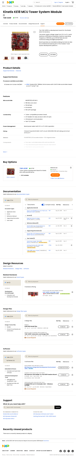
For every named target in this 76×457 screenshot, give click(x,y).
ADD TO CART (55, 175)
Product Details (13, 23)
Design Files (18, 268)
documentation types (23, 194)
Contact (32, 450)
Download (62, 326)
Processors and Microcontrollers (16, 6)
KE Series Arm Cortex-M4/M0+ (43, 6)
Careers (12, 450)
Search (58, 407)
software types (21, 351)
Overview (5, 23)
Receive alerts (23, 18)
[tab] (34, 175)
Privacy (3, 454)
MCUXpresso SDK (8, 418)
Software (26, 268)
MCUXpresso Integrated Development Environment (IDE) (40, 367)
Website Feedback (30, 454)
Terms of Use (9, 454)
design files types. (22, 311)
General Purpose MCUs (31, 6)
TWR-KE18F (24, 168)
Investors (20, 450)
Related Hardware (8, 268)
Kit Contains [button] (25, 175)
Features (18, 71)
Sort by (58, 205)
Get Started (69, 23)
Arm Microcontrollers (23, 6)
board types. (20, 277)
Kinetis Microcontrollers (10, 414)
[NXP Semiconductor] (10, 2)
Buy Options (60, 23)
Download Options (63, 367)
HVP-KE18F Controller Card (51, 292)
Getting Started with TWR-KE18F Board (44, 416)
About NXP (5, 450)
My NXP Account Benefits (44, 450)
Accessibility (23, 454)
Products (9, 6)
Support (43, 23)
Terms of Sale (16, 454)
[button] (67, 2)
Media (26, 450)
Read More (46, 440)
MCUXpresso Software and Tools (42, 414)
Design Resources (33, 23)
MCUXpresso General (9, 416)
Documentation (23, 23)
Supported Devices (8, 71)
